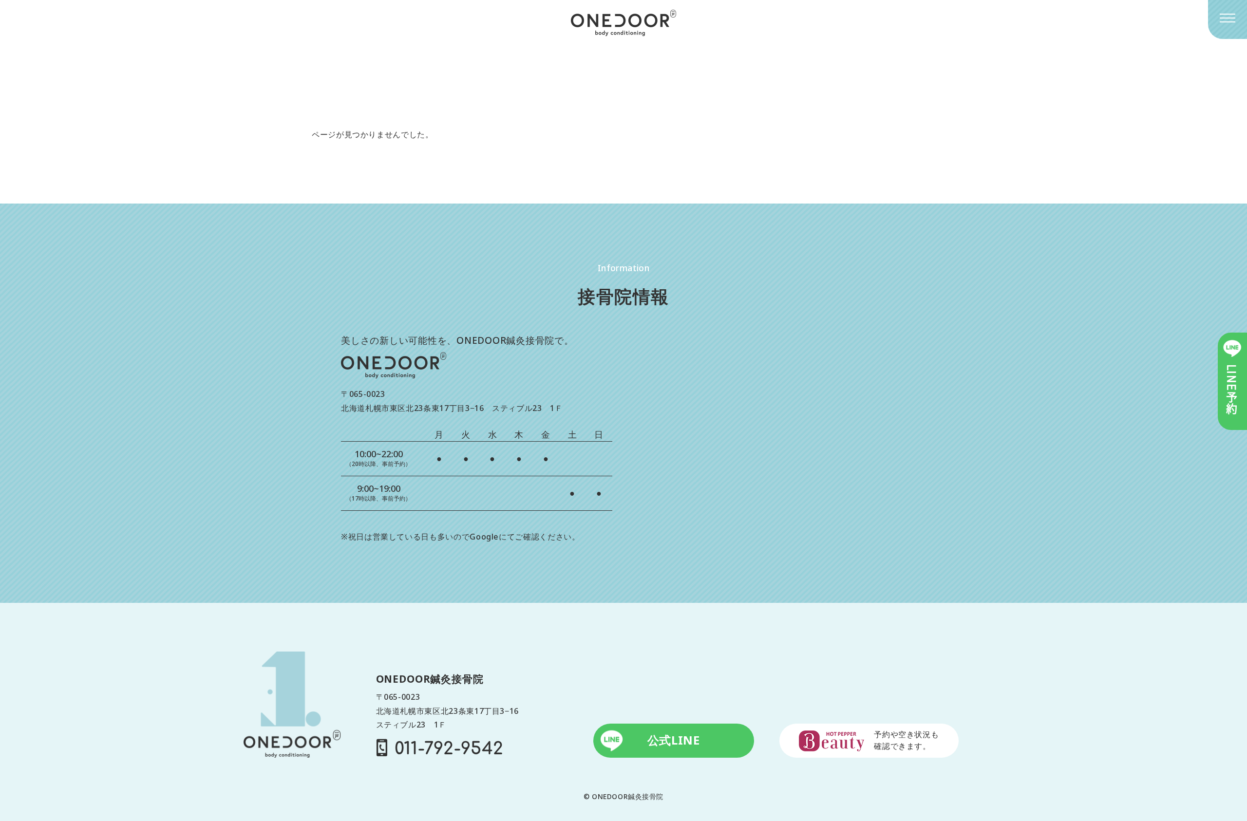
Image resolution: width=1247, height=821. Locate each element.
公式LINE (673, 740)
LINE (1232, 389)
